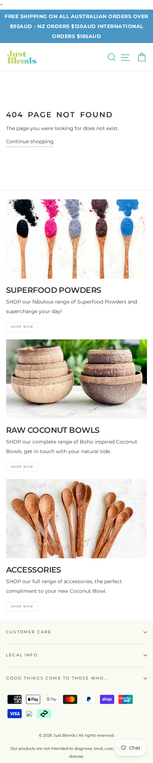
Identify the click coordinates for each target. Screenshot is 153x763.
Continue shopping (30, 141)
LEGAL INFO (22, 654)
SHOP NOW (22, 326)
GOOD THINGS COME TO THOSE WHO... (57, 678)
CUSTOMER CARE (28, 631)
